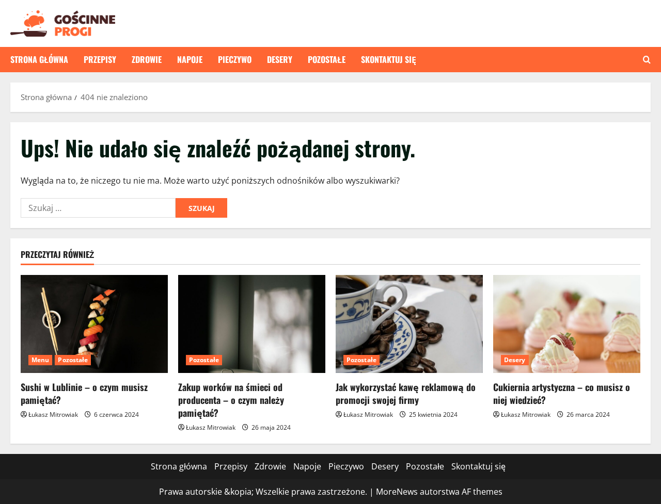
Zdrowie (147, 59)
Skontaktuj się (388, 59)
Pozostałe (326, 59)
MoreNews (397, 491)
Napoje (189, 59)
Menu (40, 359)
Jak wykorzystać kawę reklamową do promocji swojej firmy (406, 393)
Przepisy (100, 59)
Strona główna (39, 59)
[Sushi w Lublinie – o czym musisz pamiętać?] (94, 324)
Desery (279, 59)
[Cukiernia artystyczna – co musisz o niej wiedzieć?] (566, 324)
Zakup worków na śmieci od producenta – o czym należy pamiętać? (231, 399)
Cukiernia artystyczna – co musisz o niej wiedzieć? (561, 393)
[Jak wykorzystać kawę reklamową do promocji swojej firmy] (409, 324)
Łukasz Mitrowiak (53, 414)
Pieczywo (234, 59)
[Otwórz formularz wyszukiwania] (647, 60)
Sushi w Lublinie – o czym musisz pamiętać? (84, 393)
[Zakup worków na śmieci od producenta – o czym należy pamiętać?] (251, 324)
